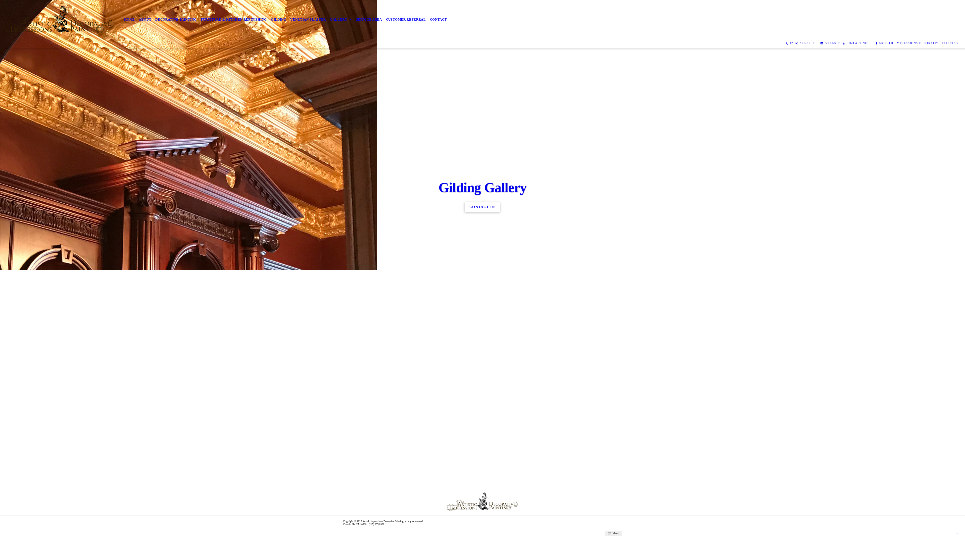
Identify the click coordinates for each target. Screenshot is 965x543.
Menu (615, 533)
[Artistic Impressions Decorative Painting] (60, 19)
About (145, 19)
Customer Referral (406, 19)
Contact (438, 19)
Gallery (338, 19)
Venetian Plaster (308, 19)
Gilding (278, 19)
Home (129, 19)
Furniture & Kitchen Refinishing (234, 19)
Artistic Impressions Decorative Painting (918, 42)
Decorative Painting (176, 19)
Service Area (369, 19)
